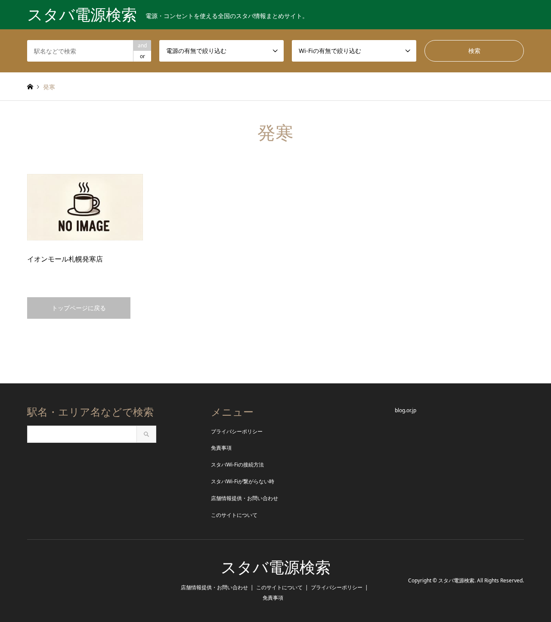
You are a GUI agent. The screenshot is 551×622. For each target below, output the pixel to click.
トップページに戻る (79, 308)
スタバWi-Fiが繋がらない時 (242, 481)
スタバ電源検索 (276, 567)
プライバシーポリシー (237, 431)
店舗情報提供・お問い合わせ (244, 498)
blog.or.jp (405, 410)
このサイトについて (234, 515)
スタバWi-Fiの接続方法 (237, 464)
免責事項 (221, 447)
